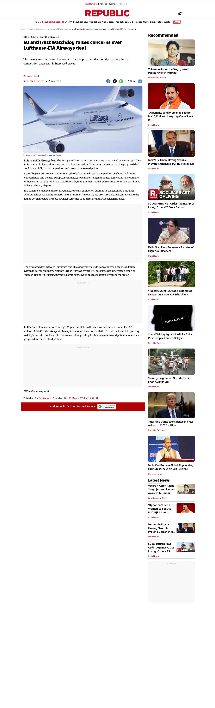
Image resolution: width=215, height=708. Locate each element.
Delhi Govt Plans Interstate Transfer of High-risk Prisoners (171, 249)
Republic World (91, 4)
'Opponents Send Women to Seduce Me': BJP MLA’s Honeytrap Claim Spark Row (170, 116)
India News (153, 125)
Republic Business (33, 81)
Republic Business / (36, 29)
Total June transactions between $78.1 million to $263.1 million (170, 423)
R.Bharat (103, 4)
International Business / (57, 29)
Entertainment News (157, 78)
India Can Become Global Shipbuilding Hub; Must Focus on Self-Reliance (170, 467)
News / (23, 29)
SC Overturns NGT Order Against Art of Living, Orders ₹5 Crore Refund (171, 205)
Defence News (155, 474)
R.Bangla (112, 4)
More (175, 22)
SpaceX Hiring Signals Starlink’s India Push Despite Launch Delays (170, 336)
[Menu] (179, 13)
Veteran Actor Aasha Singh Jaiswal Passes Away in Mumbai (168, 71)
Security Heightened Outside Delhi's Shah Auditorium (169, 380)
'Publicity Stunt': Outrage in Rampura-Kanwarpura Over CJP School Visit (170, 292)
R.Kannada (123, 4)
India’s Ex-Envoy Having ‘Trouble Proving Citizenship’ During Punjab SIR (171, 162)
